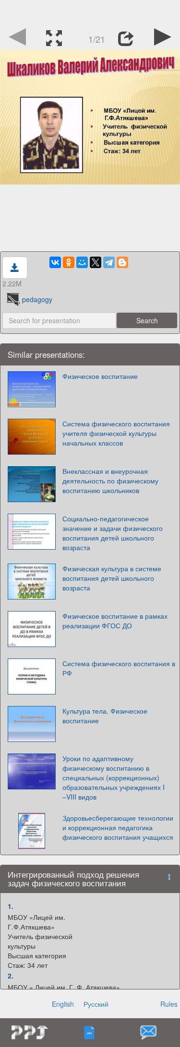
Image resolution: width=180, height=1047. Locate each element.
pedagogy (37, 299)
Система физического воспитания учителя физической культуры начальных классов (116, 433)
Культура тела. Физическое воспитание (104, 715)
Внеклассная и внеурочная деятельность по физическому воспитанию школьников (110, 480)
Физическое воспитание (100, 376)
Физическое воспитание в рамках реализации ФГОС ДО (115, 620)
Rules (169, 1004)
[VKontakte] (55, 262)
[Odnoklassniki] (68, 262)
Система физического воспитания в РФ (118, 668)
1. (10, 906)
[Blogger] (122, 262)
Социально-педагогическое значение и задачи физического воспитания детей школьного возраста (112, 533)
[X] (95, 262)
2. (10, 975)
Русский (96, 1004)
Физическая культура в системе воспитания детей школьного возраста (111, 578)
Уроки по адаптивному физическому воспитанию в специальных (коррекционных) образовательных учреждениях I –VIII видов (113, 777)
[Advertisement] (90, 12)
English (63, 1004)
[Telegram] (109, 262)
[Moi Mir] (82, 262)
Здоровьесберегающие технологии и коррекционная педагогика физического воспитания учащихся (117, 827)
